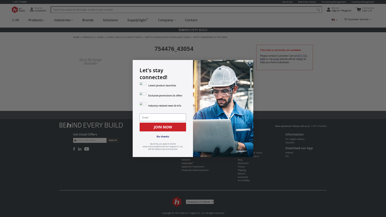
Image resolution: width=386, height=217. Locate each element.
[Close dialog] (250, 63)
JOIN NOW (163, 126)
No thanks (163, 136)
